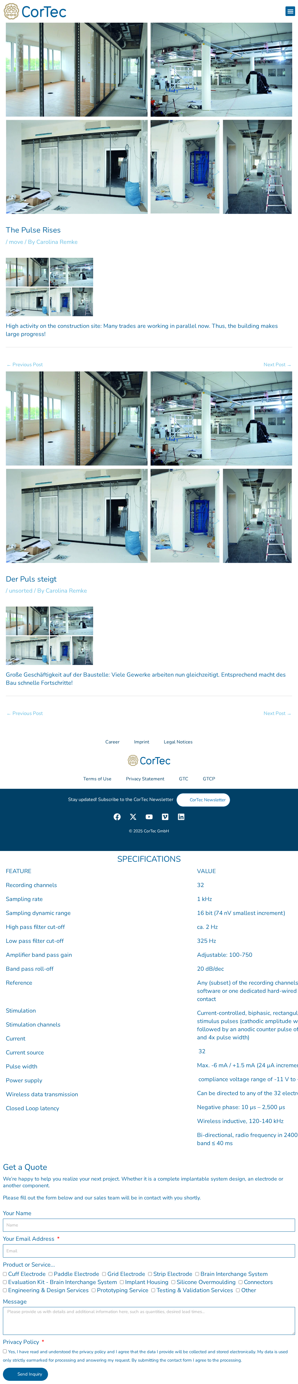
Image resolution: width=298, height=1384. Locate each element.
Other (248, 1290)
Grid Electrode (126, 1274)
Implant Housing (146, 1282)
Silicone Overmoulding (206, 1282)
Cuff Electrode (27, 1274)
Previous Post (24, 364)
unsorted (21, 591)
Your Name (17, 1213)
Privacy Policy (21, 1342)
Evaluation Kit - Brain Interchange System (62, 1282)
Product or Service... (29, 1265)
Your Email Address (29, 1239)
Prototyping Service (122, 1290)
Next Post (278, 364)
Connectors (258, 1282)
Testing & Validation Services (195, 1290)
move (16, 242)
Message (15, 1302)
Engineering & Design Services (48, 1290)
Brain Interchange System (234, 1274)
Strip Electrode (172, 1274)
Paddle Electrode (76, 1274)
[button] (290, 11)
